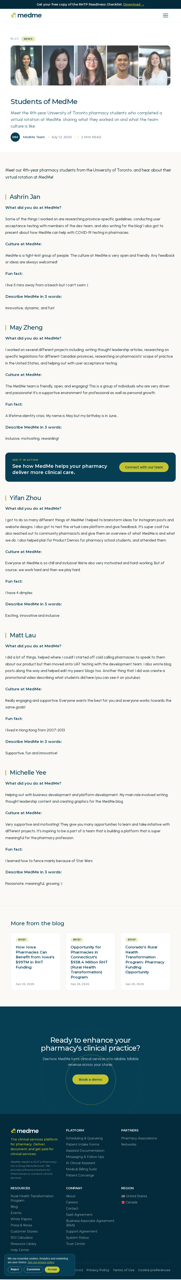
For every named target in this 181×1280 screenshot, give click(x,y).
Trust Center (75, 1244)
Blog (15, 39)
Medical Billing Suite (81, 1169)
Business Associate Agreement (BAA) (90, 1223)
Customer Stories (24, 1231)
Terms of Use (123, 1270)
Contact (72, 1208)
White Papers (21, 1219)
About (70, 1196)
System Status (77, 1238)
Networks (128, 1144)
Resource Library (23, 1244)
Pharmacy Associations (139, 1138)
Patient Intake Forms (82, 1144)
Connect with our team (144, 467)
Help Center (20, 1250)
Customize (33, 1269)
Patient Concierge (80, 1175)
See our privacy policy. (41, 1262)
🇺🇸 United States (134, 1196)
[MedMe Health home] (27, 15)
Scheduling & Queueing (84, 1138)
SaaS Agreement (79, 1215)
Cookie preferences (154, 1270)
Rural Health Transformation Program (32, 1198)
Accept (52, 1269)
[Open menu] (165, 15)
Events (16, 1213)
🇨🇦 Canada (129, 1202)
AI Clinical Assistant (80, 1163)
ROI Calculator (22, 1238)
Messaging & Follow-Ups (85, 1157)
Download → (133, 4)
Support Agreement (81, 1231)
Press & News (21, 1225)
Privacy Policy (98, 1270)
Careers (72, 1202)
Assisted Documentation (85, 1151)
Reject (15, 1269)
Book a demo (90, 1079)
